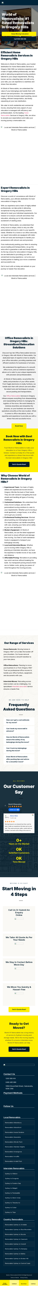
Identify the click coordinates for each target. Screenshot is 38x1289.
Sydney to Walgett (11, 1188)
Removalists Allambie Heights (15, 1147)
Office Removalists (13, 396)
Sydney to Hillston (11, 1174)
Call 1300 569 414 (20, 39)
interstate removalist (19, 686)
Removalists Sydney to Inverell (15, 1244)
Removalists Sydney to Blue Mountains (18, 1229)
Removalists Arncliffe (12, 1156)
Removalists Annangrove (13, 1152)
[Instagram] (9, 1111)
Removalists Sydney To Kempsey (16, 1249)
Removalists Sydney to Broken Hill (16, 1258)
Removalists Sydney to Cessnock (16, 1239)
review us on (13, 809)
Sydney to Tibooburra (12, 1203)
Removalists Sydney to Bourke (15, 1234)
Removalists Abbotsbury (13, 1122)
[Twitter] (12, 1111)
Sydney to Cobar (11, 1207)
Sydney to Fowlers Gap (13, 1183)
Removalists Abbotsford (13, 1127)
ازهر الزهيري (13, 816)
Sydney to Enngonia (12, 1178)
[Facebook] (5, 1111)
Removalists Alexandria (13, 1137)
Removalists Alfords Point (13, 1142)
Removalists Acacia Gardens (14, 1132)
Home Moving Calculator (20, 34)
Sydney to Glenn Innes (12, 1198)
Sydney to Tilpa (10, 1212)
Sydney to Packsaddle (12, 1193)
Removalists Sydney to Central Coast (17, 1263)
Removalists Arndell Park (13, 1161)
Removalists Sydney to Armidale (16, 1225)
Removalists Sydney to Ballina (15, 1254)
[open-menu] (34, 2)
